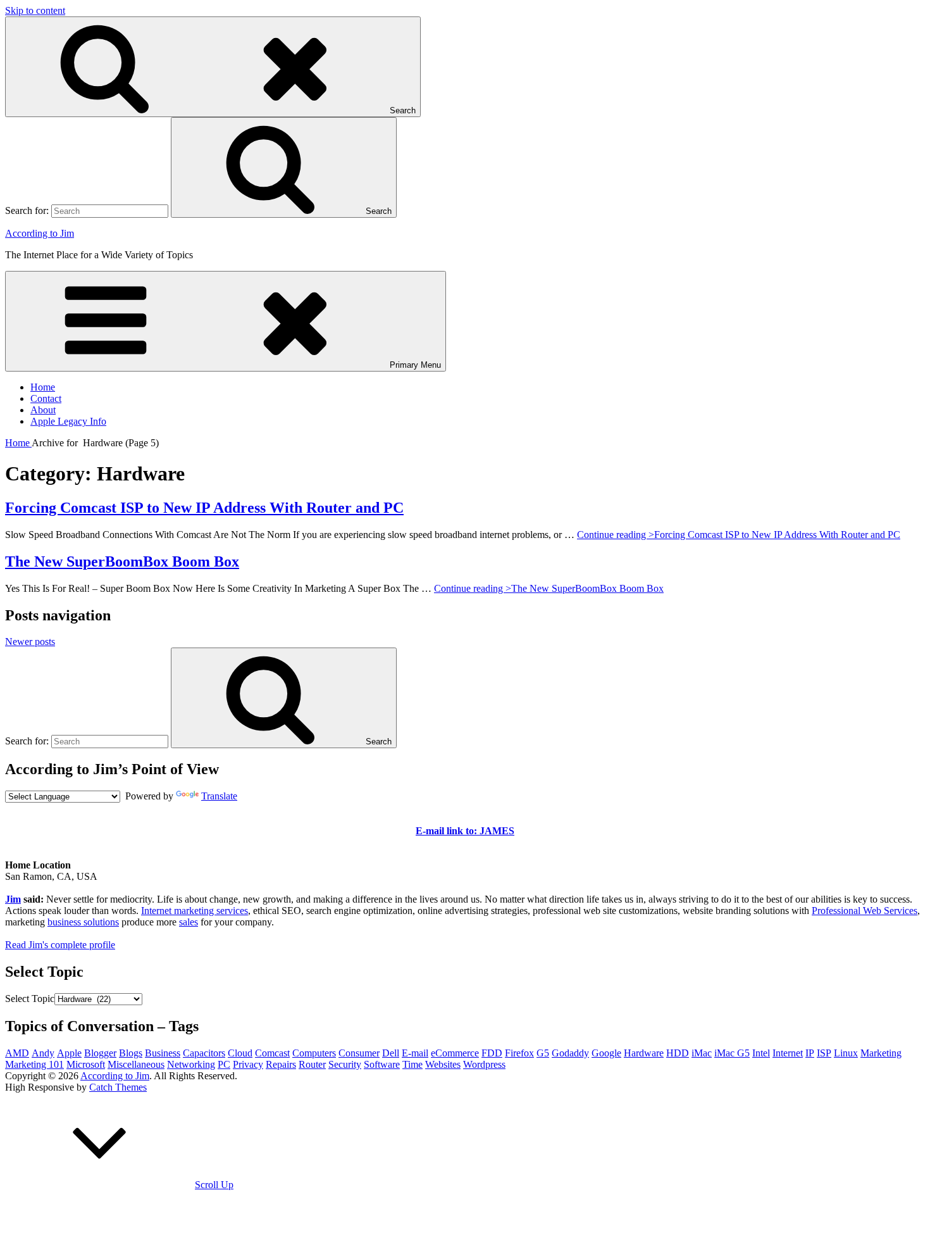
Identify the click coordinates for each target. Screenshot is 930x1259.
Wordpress (484, 1064)
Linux (846, 1053)
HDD (677, 1053)
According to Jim (39, 233)
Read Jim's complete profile (60, 944)
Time (412, 1064)
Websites (443, 1064)
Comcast (272, 1053)
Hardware (644, 1053)
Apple (69, 1053)
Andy (43, 1053)
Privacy (248, 1064)
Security (344, 1064)
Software (382, 1064)
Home (42, 387)
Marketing (881, 1053)
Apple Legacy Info (68, 421)
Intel (761, 1053)
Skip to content (35, 10)
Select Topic (29, 998)
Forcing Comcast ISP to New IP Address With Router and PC (204, 507)
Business (162, 1053)
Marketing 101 (34, 1064)
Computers (314, 1053)
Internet (787, 1053)
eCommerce (455, 1053)
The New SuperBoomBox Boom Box (122, 561)
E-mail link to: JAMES (465, 830)
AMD (17, 1053)
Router (312, 1064)
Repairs (281, 1064)
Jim (13, 899)
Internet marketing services (194, 910)
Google (606, 1053)
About (43, 409)
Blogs (130, 1053)
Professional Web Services (864, 910)
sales (188, 922)
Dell (390, 1053)
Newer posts (30, 641)
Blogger (100, 1053)
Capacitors (204, 1053)
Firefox (519, 1053)
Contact (45, 398)
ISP (824, 1053)
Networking (191, 1064)
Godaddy (570, 1053)
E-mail (415, 1053)
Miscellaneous (136, 1064)
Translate (219, 796)
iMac (701, 1053)
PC (224, 1064)
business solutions (83, 922)
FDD (491, 1053)
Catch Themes (118, 1087)
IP (809, 1053)
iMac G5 (732, 1053)
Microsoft (85, 1064)
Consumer (359, 1053)
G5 (542, 1053)
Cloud (240, 1053)
